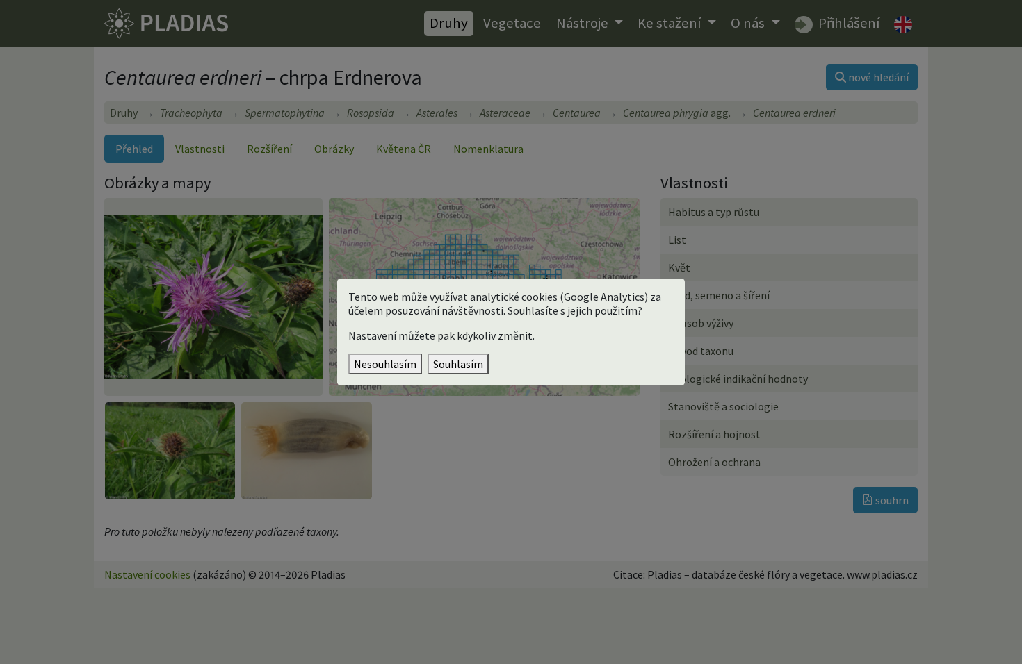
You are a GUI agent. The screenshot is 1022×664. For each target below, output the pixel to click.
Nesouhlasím (385, 364)
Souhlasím (458, 364)
